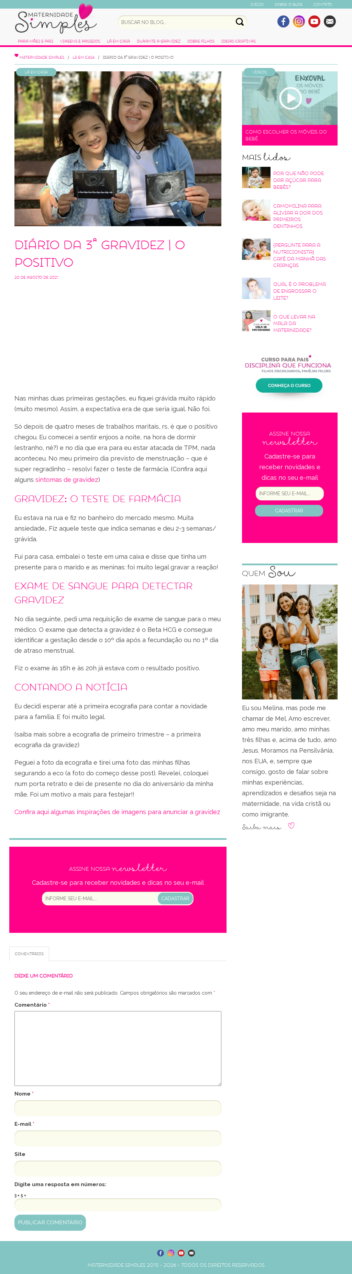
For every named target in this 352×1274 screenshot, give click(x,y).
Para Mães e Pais (35, 41)
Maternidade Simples (55, 18)
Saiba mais (261, 827)
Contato (323, 4)
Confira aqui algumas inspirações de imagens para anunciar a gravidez (117, 811)
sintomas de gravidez (66, 479)
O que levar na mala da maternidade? (294, 324)
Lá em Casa (118, 41)
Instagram (299, 21)
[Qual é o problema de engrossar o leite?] (256, 288)
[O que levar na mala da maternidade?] (256, 320)
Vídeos (259, 72)
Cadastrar (175, 898)
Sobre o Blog (288, 4)
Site (19, 1154)
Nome (24, 1093)
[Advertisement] (117, 331)
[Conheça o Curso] (290, 372)
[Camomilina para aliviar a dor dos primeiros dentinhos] (256, 210)
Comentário (32, 1004)
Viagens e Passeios (80, 41)
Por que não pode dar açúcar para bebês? (298, 180)
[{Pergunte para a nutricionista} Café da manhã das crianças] (256, 249)
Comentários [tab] (29, 953)
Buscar (240, 22)
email (330, 21)
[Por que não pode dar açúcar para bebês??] (256, 177)
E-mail (24, 1124)
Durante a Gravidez (158, 41)
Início (257, 4)
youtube (314, 21)
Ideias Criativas (238, 41)
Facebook (283, 21)
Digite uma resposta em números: (60, 1184)
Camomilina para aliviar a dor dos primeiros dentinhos (298, 216)
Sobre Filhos (200, 41)
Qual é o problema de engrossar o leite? (299, 291)
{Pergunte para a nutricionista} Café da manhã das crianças (299, 255)
